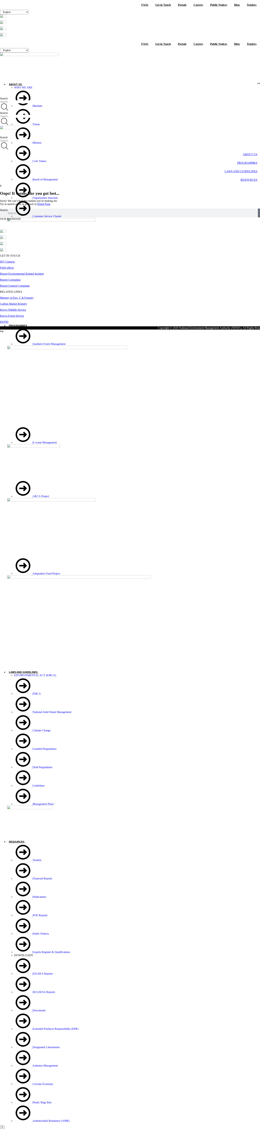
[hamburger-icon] (258, 83)
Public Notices (218, 4)
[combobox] (16, 101)
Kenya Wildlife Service (13, 309)
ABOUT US (15, 84)
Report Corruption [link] (10, 279)
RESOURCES (16, 841)
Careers (198, 4)
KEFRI (4, 321)
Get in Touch (163, 4)
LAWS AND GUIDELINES (23, 672)
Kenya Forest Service (12, 315)
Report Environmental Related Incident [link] (22, 273)
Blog (237, 4)
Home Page (43, 204)
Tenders (251, 4)
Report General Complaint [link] (15, 285)
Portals (182, 4)
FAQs (144, 4)
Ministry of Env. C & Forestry (17, 297)
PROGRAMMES (18, 325)
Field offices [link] (7, 267)
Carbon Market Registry (13, 303)
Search (4, 210)
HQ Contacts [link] (7, 261)
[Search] (4, 107)
